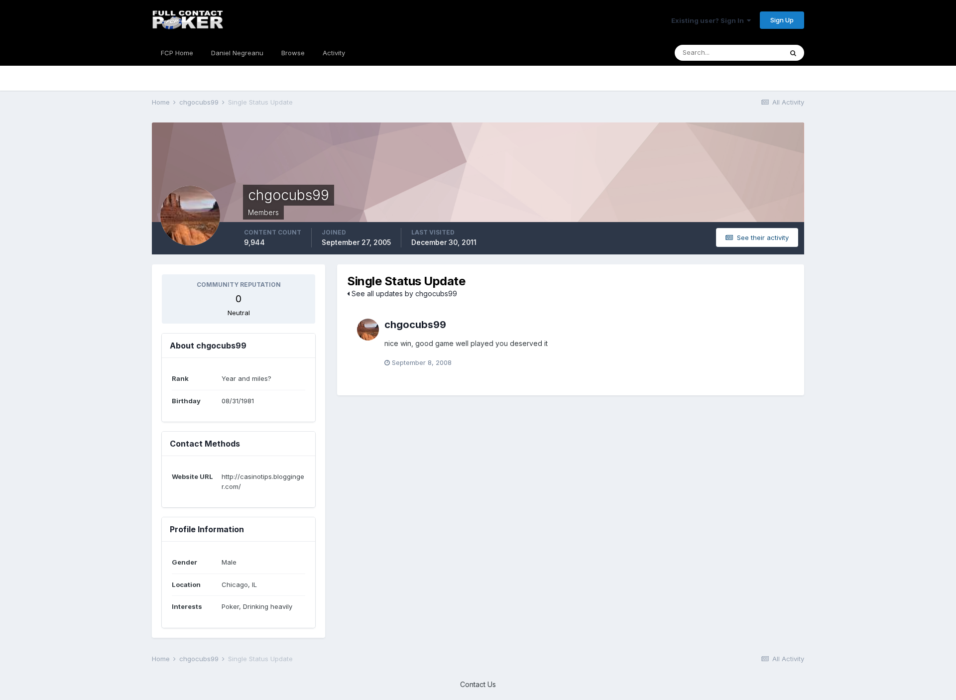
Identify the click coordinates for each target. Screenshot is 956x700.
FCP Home (177, 53)
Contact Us (478, 684)
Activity (334, 53)
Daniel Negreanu (237, 53)
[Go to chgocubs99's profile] (368, 330)
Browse (293, 53)
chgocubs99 (415, 325)
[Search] (793, 53)
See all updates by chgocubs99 (403, 293)
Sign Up (782, 20)
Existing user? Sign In (709, 20)
